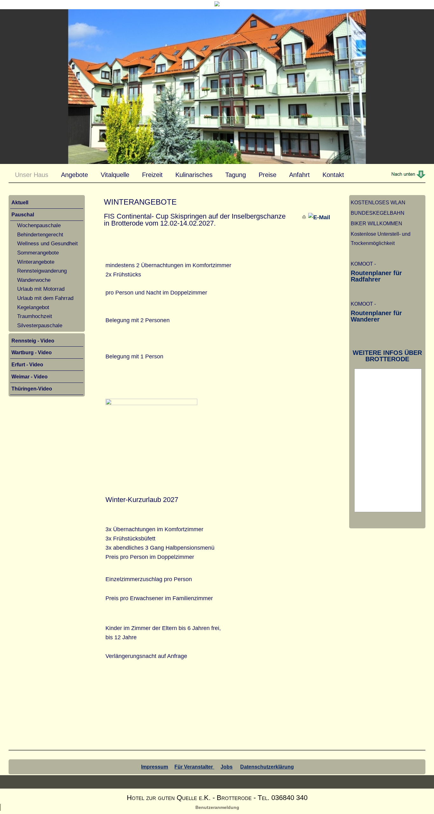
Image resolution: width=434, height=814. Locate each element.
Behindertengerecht (40, 234)
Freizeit (152, 174)
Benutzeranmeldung (217, 807)
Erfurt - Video (27, 364)
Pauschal (22, 214)
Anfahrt (299, 174)
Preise (267, 174)
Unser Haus (31, 174)
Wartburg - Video (31, 352)
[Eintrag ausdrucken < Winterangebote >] (305, 217)
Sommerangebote (38, 252)
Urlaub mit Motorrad (40, 289)
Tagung (235, 174)
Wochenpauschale (39, 225)
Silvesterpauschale (39, 325)
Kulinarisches (194, 174)
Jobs (226, 767)
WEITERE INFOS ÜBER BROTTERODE (387, 356)
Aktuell (19, 202)
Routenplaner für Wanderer (376, 316)
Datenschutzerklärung (267, 767)
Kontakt (333, 174)
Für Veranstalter (194, 767)
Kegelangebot (33, 307)
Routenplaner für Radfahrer (376, 276)
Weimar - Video (29, 376)
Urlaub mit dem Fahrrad (45, 298)
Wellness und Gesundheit (47, 243)
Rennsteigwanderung (42, 271)
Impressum (154, 767)
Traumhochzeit (34, 316)
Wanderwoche (34, 280)
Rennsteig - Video (32, 340)
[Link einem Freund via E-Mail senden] (319, 217)
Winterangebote (35, 262)
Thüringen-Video (31, 388)
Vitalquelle (115, 174)
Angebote (74, 174)
